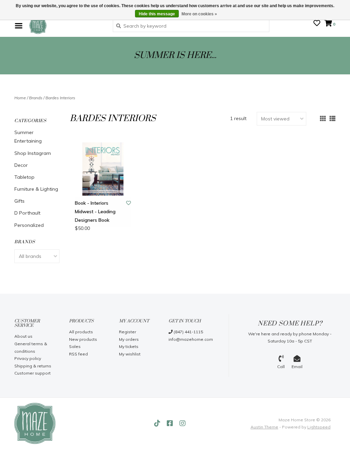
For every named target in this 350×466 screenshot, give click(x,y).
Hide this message (157, 14)
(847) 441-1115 (188, 331)
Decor (21, 165)
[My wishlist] (316, 24)
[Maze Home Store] (66, 25)
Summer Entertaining (28, 136)
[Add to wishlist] (128, 203)
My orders (129, 339)
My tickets (128, 346)
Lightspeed (319, 426)
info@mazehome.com (191, 339)
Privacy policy (27, 358)
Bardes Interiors (60, 97)
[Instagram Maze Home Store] (182, 423)
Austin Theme (264, 426)
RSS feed (78, 353)
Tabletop (24, 177)
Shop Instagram (32, 153)
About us (23, 336)
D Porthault (27, 213)
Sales (75, 346)
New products (83, 339)
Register (127, 331)
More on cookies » (199, 14)
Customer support (32, 373)
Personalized (29, 225)
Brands (35, 97)
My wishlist (129, 353)
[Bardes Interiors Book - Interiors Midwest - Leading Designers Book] (103, 169)
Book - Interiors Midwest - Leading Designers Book (95, 211)
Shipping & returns (32, 365)
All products (81, 331)
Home (20, 97)
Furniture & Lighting (36, 189)
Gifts (19, 201)
